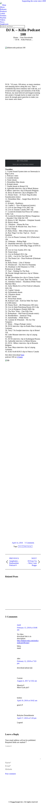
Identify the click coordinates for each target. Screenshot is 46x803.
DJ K (20, 546)
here (22, 355)
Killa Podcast (27, 546)
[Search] (23, 26)
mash (19, 625)
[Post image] (11, 586)
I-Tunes (20, 357)
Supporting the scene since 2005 (34, 1)
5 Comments (29, 543)
